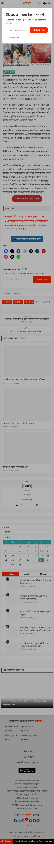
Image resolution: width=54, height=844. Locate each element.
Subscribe (39, 30)
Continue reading (12, 37)
